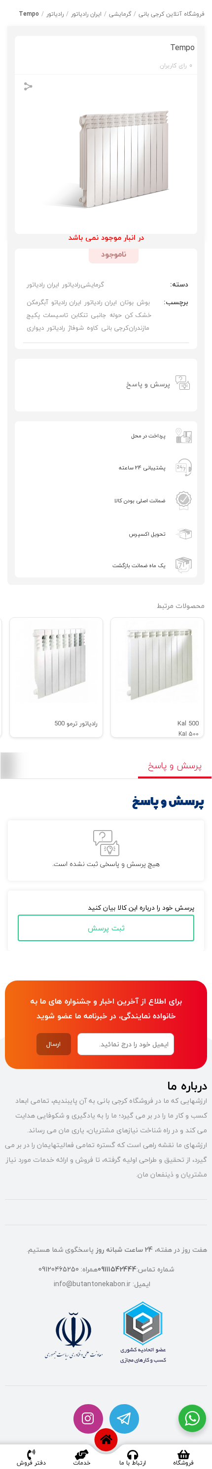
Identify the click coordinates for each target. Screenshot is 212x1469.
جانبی (98, 315)
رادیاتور (55, 14)
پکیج (33, 315)
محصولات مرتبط (181, 606)
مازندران (139, 327)
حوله (115, 315)
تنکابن (79, 315)
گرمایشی (120, 14)
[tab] (106, 384)
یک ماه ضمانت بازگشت (138, 565)
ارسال (53, 1043)
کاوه (92, 327)
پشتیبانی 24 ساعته (142, 467)
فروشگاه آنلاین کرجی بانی (172, 14)
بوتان (127, 302)
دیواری (35, 327)
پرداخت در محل (148, 435)
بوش (143, 302)
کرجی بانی (115, 327)
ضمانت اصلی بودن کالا (139, 500)
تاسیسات (55, 315)
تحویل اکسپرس (147, 534)
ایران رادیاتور (86, 14)
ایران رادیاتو (66, 302)
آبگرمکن (37, 302)
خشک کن (138, 315)
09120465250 (58, 1269)
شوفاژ (76, 327)
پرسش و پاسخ (148, 384)
